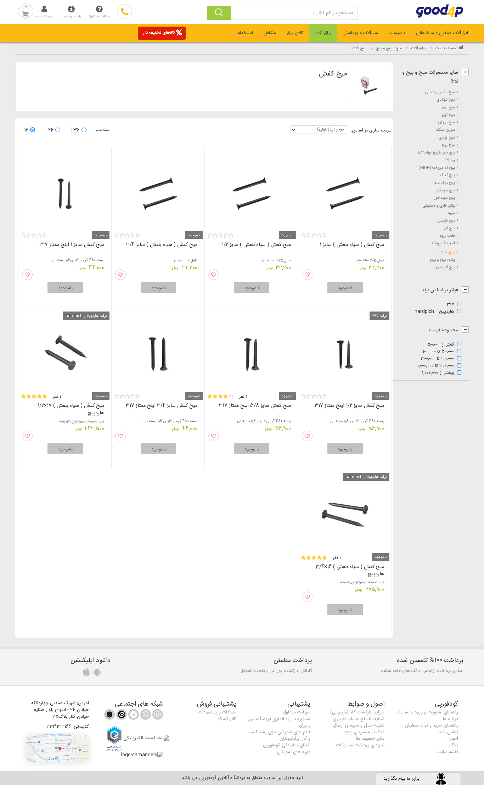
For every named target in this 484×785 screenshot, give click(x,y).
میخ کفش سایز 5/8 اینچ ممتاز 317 (255, 406)
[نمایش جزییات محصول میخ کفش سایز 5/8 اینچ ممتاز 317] (251, 351)
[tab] (442, 33)
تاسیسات (397, 33)
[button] (57, 748)
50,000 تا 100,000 (438, 351)
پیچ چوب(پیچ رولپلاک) (436, 152)
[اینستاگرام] (157, 716)
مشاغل (270, 33)
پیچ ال (449, 228)
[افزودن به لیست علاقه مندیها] (307, 274)
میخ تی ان (446, 122)
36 (76, 130)
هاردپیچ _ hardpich (434, 311)
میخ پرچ (448, 145)
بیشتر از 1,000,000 (438, 373)
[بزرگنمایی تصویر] (368, 86)
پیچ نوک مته (444, 183)
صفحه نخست (446, 48)
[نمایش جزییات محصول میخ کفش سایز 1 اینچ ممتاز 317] (64, 190)
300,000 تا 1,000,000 (435, 366)
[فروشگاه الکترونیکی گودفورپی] (443, 11)
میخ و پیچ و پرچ (389, 48)
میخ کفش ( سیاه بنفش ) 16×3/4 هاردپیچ (350, 570)
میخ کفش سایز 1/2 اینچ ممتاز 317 (349, 406)
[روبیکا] (109, 716)
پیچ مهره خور (444, 198)
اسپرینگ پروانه (443, 243)
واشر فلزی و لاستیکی (439, 205)
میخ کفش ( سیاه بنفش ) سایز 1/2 (256, 245)
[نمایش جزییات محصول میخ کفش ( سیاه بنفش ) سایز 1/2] (251, 190)
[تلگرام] (133, 716)
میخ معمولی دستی (440, 92)
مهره (451, 213)
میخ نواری (447, 137)
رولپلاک (449, 160)
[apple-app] (85, 674)
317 (450, 304)
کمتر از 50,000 (441, 344)
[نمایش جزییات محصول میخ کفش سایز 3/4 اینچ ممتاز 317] (158, 351)
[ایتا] (121, 716)
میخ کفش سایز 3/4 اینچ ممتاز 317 (161, 406)
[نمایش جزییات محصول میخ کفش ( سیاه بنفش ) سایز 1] (344, 190)
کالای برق (295, 33)
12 (26, 130)
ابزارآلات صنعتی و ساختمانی (442, 33)
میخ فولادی (446, 99)
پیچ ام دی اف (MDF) (436, 167)
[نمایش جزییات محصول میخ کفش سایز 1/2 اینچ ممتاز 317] (344, 351)
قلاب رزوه (447, 235)
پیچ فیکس (446, 220)
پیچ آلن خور (445, 267)
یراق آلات (323, 33)
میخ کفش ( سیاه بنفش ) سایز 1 (352, 245)
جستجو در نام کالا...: (333, 13)
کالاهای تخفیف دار (159, 32)
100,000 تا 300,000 (437, 359)
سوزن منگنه (445, 130)
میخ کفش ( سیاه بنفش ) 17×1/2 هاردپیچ (71, 409)
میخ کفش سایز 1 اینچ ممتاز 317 (71, 245)
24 (51, 130)
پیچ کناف (447, 175)
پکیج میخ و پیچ (442, 260)
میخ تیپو (448, 115)
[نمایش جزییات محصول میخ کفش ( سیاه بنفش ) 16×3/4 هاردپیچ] (344, 512)
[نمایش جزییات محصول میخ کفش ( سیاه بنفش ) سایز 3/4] (158, 190)
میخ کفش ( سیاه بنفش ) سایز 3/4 (161, 245)
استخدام (245, 33)
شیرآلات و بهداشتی (360, 33)
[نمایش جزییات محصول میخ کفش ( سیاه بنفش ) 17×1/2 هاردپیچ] (64, 351)
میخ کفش (446, 252)
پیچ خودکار (446, 190)
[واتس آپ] (145, 716)
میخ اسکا (447, 107)
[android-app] (96, 674)
